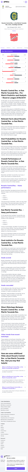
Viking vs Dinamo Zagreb (5, 406)
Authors (2, 427)
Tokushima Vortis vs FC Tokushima (7, 417)
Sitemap (2, 435)
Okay (16, 468)
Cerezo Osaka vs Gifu (5, 416)
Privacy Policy (3, 430)
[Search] (23, 2)
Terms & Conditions (4, 434)
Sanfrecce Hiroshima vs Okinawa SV (8, 414)
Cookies (2, 432)
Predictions (3, 440)
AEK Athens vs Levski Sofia (6, 405)
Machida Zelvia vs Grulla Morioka (7, 419)
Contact (2, 429)
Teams (2, 443)
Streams (2, 445)
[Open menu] (26, 2)
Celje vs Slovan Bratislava (6, 403)
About (2, 425)
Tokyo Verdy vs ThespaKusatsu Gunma (8, 421)
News (2, 448)
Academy (2, 447)
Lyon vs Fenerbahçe (4, 408)
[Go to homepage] (5, 2)
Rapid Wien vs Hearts (5, 410)
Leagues (2, 441)
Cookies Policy (19, 464)
